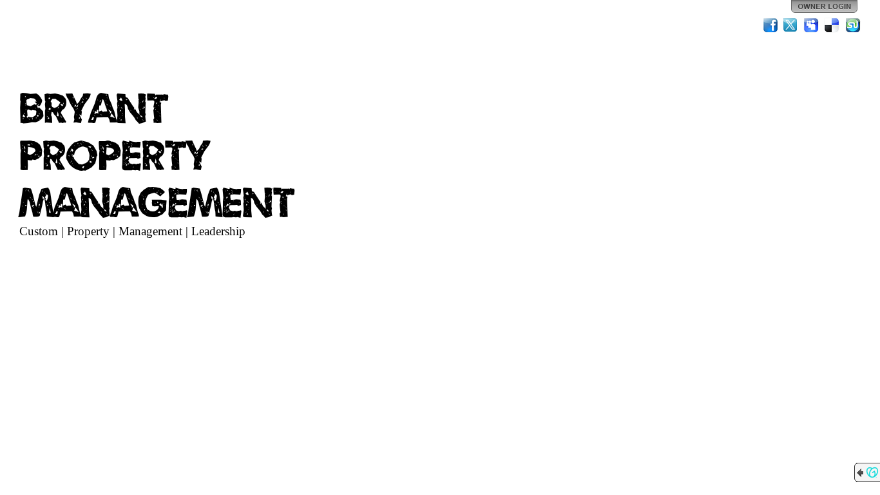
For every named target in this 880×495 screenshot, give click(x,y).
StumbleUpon (853, 25)
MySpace (812, 25)
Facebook (770, 25)
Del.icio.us (832, 25)
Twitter (791, 25)
